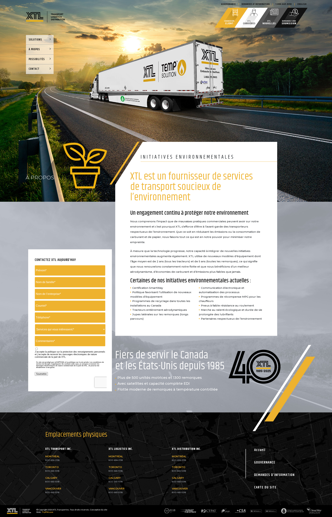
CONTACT (34, 69)
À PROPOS (34, 49)
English (302, 4)
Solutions (35, 40)
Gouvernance (228, 4)
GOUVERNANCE (264, 462)
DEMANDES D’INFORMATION (256, 4)
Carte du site (265, 487)
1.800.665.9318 (284, 4)
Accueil (259, 450)
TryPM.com (47, 512)
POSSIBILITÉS (37, 59)
